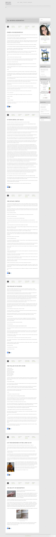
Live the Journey (27, 483)
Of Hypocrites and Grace (15, 119)
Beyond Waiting (8, 3)
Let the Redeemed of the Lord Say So (19, 442)
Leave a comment (34, 361)
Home (18, 2)
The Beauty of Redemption (16, 488)
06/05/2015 (19, 361)
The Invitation (29, 2)
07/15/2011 (19, 483)
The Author (25, 2)
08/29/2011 (19, 437)
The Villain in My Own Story (16, 366)
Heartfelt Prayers (27, 361)
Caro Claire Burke (44, 89)
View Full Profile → (45, 42)
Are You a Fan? (43, 66)
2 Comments (33, 115)
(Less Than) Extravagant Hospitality (45, 113)
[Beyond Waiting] (28, 12)
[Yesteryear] (49, 88)
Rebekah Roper (13, 115)
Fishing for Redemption (15, 32)
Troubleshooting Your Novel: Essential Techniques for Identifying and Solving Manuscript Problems (44, 92)
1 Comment (33, 483)
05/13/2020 (19, 115)
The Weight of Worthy (14, 286)
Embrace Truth (27, 115)
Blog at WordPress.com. (28, 535)
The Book (21, 2)
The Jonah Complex (13, 201)
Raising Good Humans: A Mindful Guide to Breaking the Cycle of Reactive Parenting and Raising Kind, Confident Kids (44, 83)
